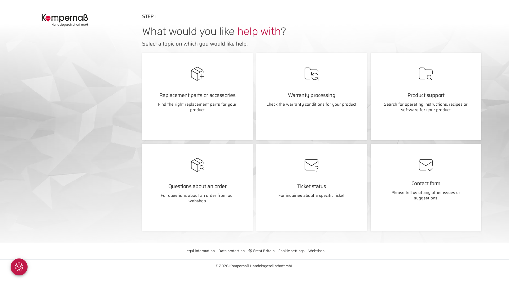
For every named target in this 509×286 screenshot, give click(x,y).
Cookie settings (291, 251)
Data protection (231, 251)
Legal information (200, 251)
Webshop (316, 251)
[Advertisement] (69, 90)
